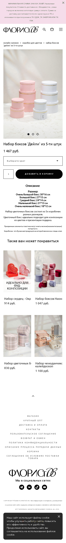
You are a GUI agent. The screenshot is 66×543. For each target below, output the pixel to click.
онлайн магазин (11, 43)
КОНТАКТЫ (33, 429)
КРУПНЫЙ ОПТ (33, 420)
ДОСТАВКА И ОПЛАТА (33, 425)
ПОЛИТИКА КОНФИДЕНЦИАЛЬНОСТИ (33, 443)
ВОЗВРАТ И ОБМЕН (33, 438)
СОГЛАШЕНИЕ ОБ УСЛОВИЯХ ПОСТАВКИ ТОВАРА (33, 457)
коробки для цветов (32, 43)
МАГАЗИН (33, 416)
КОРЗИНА (33, 451)
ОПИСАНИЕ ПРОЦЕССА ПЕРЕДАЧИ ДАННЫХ (33, 447)
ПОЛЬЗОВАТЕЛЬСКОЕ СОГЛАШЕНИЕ (33, 434)
